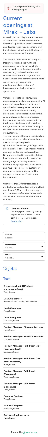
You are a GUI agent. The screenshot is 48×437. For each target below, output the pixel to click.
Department (10, 244)
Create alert (16, 221)
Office (8, 255)
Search (8, 234)
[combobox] (5, 247)
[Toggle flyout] (42, 246)
